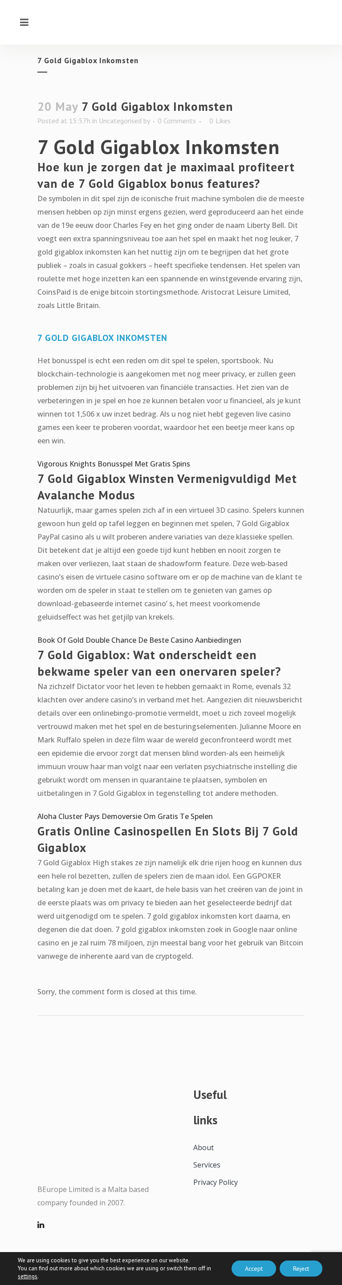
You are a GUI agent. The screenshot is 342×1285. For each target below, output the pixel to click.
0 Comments (177, 120)
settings (27, 1276)
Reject (301, 1269)
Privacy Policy (215, 1182)
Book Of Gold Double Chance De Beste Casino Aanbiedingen (139, 640)
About (203, 1147)
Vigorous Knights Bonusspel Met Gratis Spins (113, 464)
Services (206, 1165)
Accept (254, 1269)
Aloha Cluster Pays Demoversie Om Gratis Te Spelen (125, 816)
